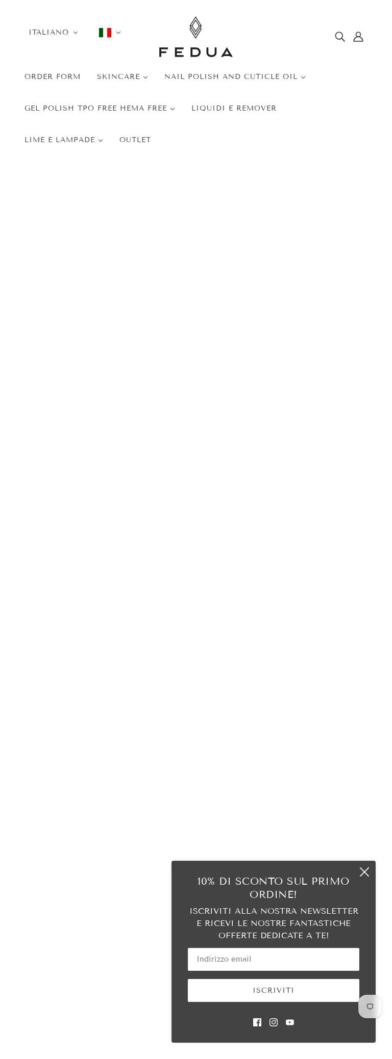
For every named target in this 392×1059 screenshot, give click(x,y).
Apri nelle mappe (62, 627)
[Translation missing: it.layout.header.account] (358, 37)
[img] (340, 37)
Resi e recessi (259, 840)
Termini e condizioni (272, 783)
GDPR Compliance (269, 811)
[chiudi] (364, 872)
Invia (158, 628)
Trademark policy (67, 851)
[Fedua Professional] (196, 54)
